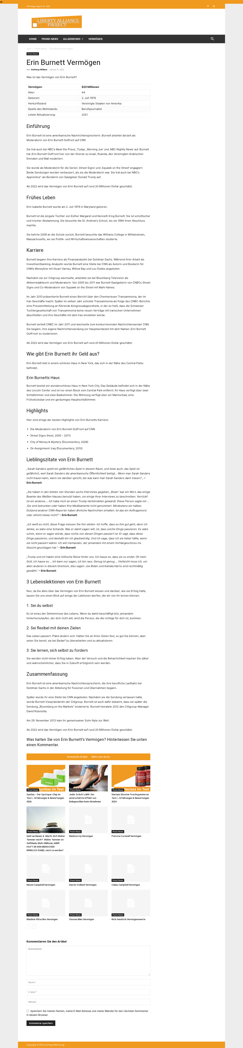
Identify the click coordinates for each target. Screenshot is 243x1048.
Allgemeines (71, 39)
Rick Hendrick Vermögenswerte (128, 919)
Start (29, 48)
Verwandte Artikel (77, 757)
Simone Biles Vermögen (81, 919)
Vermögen (95, 39)
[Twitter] (213, 6)
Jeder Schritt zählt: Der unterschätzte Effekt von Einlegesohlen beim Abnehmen (85, 798)
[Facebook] (208, 6)
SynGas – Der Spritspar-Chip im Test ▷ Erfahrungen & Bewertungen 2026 (45, 798)
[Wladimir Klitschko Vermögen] (46, 903)
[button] (212, 39)
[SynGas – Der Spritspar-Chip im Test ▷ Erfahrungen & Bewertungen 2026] (46, 778)
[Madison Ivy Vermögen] (88, 819)
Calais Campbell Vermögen (126, 884)
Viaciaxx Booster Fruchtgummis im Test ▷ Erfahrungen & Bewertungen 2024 (130, 798)
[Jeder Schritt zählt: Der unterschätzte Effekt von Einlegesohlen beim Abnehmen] (88, 778)
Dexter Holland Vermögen (82, 884)
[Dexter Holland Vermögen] (88, 868)
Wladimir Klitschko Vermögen (42, 919)
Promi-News (50, 39)
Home (33, 39)
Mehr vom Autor (101, 757)
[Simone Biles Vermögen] (88, 903)
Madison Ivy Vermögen (81, 836)
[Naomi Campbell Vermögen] (46, 868)
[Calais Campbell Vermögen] (131, 868)
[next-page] (34, 926)
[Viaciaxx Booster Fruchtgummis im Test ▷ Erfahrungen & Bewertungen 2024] (131, 778)
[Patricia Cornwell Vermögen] (131, 819)
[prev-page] (29, 926)
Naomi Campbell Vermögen (41, 884)
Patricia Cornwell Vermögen (126, 836)
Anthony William (39, 69)
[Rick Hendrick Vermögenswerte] (131, 903)
